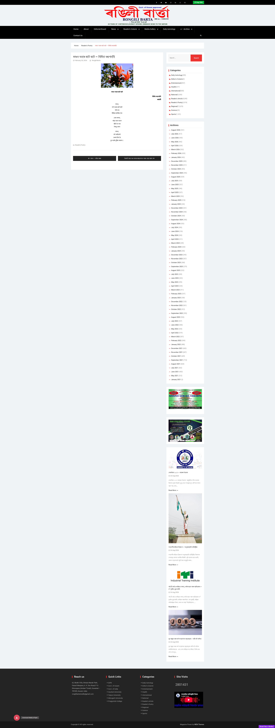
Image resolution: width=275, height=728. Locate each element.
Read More (172, 490)
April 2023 (174, 286)
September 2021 (177, 360)
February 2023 (176, 294)
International (175, 91)
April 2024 (174, 239)
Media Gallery (150, 29)
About (86, 29)
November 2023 (177, 259)
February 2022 (176, 340)
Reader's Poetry (80, 145)
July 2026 (174, 134)
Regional (174, 106)
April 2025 (174, 192)
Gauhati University (114, 692)
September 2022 (177, 313)
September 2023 (177, 266)
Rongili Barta (96, 60)
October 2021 (176, 356)
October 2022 (176, 309)
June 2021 (175, 372)
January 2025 (176, 204)
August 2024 (175, 224)
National (174, 95)
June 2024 (175, 231)
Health (173, 87)
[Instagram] (171, 3)
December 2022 (176, 302)
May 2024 (174, 235)
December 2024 (176, 208)
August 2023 (175, 270)
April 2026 (174, 146)
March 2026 (175, 149)
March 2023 (175, 290)
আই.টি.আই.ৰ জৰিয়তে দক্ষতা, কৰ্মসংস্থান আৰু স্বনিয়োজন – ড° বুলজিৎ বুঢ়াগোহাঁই (185, 588)
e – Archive (185, 29)
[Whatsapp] (180, 3)
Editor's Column (177, 79)
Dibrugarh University (115, 698)
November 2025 (177, 165)
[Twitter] (161, 3)
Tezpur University (114, 695)
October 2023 (176, 262)
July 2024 (174, 227)
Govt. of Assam (113, 686)
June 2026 (175, 138)
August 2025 (175, 177)
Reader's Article (176, 99)
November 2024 (177, 212)
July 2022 (174, 321)
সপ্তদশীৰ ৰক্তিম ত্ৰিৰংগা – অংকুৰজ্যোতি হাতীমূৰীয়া (183, 547)
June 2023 (175, 278)
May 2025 (174, 189)
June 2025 (175, 185)
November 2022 (177, 305)
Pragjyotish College (115, 701)
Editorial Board (100, 29)
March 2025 (175, 196)
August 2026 (175, 130)
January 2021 (176, 380)
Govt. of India (113, 689)
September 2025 (177, 173)
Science (174, 110)
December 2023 (176, 255)
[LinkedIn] (175, 3)
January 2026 (176, 157)
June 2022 (175, 325)
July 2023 (174, 274)
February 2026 (176, 153)
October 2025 (176, 169)
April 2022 (174, 333)
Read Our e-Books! (267, 726)
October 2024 (176, 216)
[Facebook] (156, 3)
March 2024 (175, 243)
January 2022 (176, 344)
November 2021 (177, 352)
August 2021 (175, 364)
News (113, 29)
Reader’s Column (130, 29)
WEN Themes (199, 724)
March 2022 (175, 337)
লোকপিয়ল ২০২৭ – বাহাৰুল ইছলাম (178, 472)
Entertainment (176, 83)
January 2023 (176, 298)
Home (75, 29)
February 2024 (176, 247)
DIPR (110, 683)
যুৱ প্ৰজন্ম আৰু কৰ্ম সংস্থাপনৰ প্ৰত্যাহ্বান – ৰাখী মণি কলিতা (185, 639)
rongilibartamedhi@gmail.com (83, 694)
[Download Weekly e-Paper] (17, 718)
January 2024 (176, 251)
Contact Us (77, 35)
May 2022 (174, 329)
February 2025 (176, 200)
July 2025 (174, 181)
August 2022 (175, 317)
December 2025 (176, 161)
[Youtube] (166, 3)
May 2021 (174, 376)
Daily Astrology (169, 29)
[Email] (185, 3)
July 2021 (174, 368)
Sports (173, 114)
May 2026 (174, 142)
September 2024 (177, 220)
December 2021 (176, 348)
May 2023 (174, 282)
